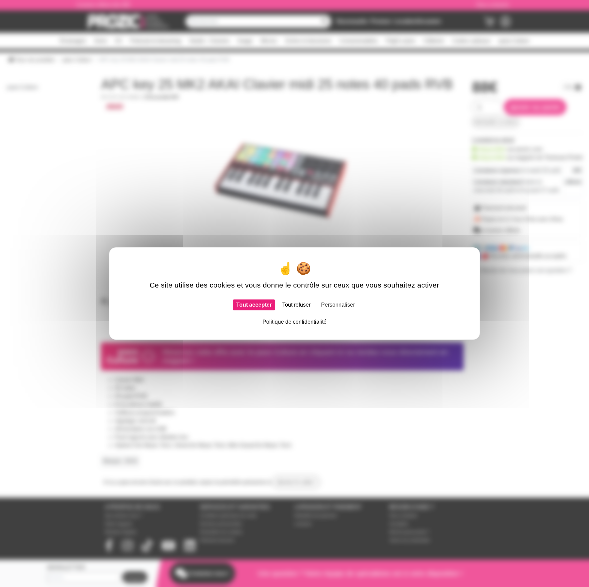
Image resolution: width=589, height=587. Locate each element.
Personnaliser (338, 305)
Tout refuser (296, 305)
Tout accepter (254, 305)
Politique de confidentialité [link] (294, 322)
